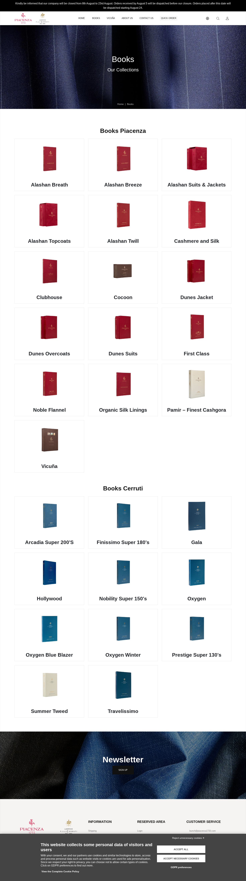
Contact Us (146, 18)
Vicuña (111, 18)
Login (139, 831)
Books (96, 18)
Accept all (181, 849)
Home (81, 18)
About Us (127, 18)
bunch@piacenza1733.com (202, 831)
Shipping (92, 831)
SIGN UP (123, 770)
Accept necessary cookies (181, 858)
